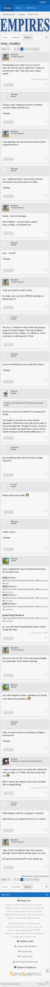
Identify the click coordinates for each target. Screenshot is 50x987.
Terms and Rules (43, 984)
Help (21, 14)
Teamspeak (9, 14)
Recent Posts (33, 14)
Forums (7, 8)
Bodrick (14, 54)
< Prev (4, 49)
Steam (19, 8)
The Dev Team (26, 957)
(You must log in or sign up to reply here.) (35, 876)
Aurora (14, 759)
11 (25, 49)
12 (28, 49)
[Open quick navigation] (47, 37)
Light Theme (5, 895)
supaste (14, 447)
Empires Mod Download (26, 946)
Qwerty (14, 391)
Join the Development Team (26, 962)
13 (32, 49)
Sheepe (14, 94)
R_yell (14, 317)
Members (30, 8)
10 (22, 49)
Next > (36, 49)
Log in (43, 2)
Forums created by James (10, 984)
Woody (14, 558)
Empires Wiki (26, 951)
